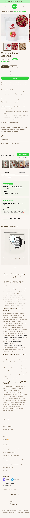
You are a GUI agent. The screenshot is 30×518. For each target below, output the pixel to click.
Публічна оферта (19, 512)
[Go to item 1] (5, 164)
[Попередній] (1, 47)
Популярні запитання (8, 467)
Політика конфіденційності (9, 512)
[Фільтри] (2, 177)
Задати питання (22, 157)
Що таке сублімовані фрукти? (11, 449)
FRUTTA (7, 510)
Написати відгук (23, 154)
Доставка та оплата (8, 429)
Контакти (16, 514)
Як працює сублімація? (9, 452)
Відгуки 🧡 (6, 439)
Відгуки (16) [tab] (8, 172)
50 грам (5, 66)
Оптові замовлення (8, 426)
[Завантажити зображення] (7, 47)
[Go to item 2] (13, 164)
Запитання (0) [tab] (22, 172)
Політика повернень (23, 510)
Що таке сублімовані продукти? (11, 455)
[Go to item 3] (21, 164)
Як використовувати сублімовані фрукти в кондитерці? (14, 459)
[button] (3, 6)
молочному (6, 119)
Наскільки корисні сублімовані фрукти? (13, 464)
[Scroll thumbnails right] (27, 164)
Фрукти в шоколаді (10, 11)
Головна (3, 11)
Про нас (5, 423)
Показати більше (14, 218)
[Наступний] (28, 47)
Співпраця (5, 436)
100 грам (13, 66)
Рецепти (5, 470)
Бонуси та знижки (8, 433)
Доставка (27, 512)
